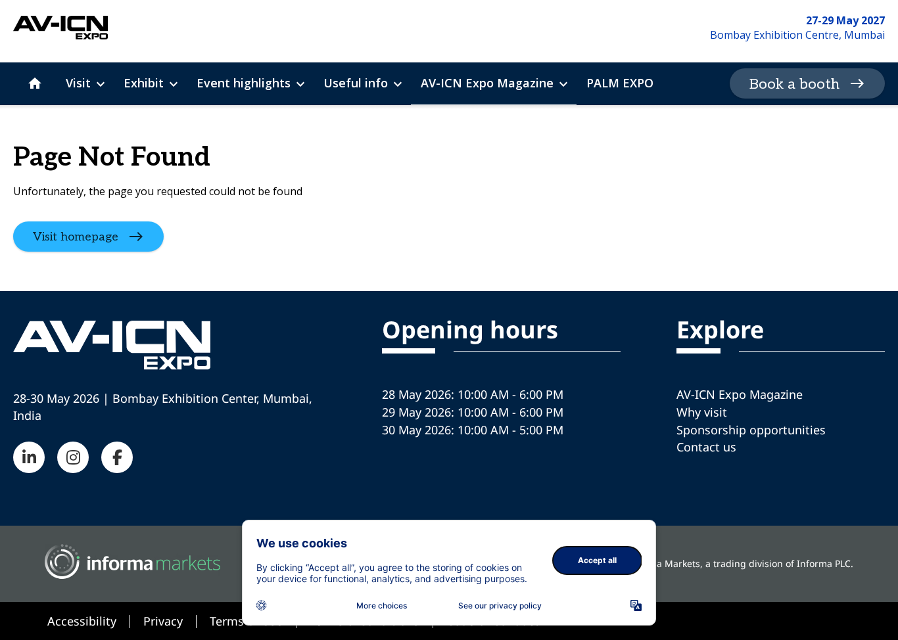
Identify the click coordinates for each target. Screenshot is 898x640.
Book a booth (794, 84)
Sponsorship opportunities (751, 430)
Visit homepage (75, 236)
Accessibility (81, 621)
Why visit (701, 412)
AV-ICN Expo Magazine (739, 394)
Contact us (706, 447)
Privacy (163, 621)
